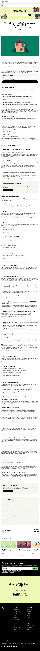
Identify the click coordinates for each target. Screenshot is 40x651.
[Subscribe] (29, 15)
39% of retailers (34, 339)
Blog (15, 625)
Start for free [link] (20, 81)
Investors (15, 615)
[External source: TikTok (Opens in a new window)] (11, 646)
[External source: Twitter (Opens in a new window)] (35, 531)
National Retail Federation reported (9, 63)
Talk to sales (23, 593)
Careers (15, 613)
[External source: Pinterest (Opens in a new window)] (16, 646)
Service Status (29, 631)
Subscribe (35, 568)
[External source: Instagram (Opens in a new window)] (9, 646)
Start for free (34, 1)
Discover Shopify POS (8, 190)
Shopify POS (36, 166)
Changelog (16, 635)
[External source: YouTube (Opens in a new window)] (7, 646)
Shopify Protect (21, 217)
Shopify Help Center (30, 625)
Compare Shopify (17, 627)
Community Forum (30, 627)
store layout (7, 368)
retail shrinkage (13, 138)
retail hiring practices (18, 385)
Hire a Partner (29, 629)
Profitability (19, 549)
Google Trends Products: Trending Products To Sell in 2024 (7, 551)
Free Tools (16, 633)
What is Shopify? (17, 609)
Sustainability (16, 619)
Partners (28, 615)
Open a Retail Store (4, 549)
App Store (28, 613)
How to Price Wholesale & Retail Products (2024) (24, 551)
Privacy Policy (12, 572)
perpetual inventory (7, 319)
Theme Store (29, 611)
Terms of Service (4, 643)
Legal (10, 643)
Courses (15, 631)
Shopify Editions (17, 611)
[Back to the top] (2, 608)
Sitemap (21, 643)
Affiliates (28, 617)
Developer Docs (29, 609)
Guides (15, 629)
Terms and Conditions (5, 572)
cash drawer (36, 279)
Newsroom (16, 617)
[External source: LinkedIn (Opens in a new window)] (38, 531)
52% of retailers (11, 66)
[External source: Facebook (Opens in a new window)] (32, 531)
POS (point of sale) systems (6, 278)
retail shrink (31, 109)
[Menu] (38, 2)
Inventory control (4, 313)
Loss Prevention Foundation (11, 302)
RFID (2, 344)
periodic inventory (31, 319)
